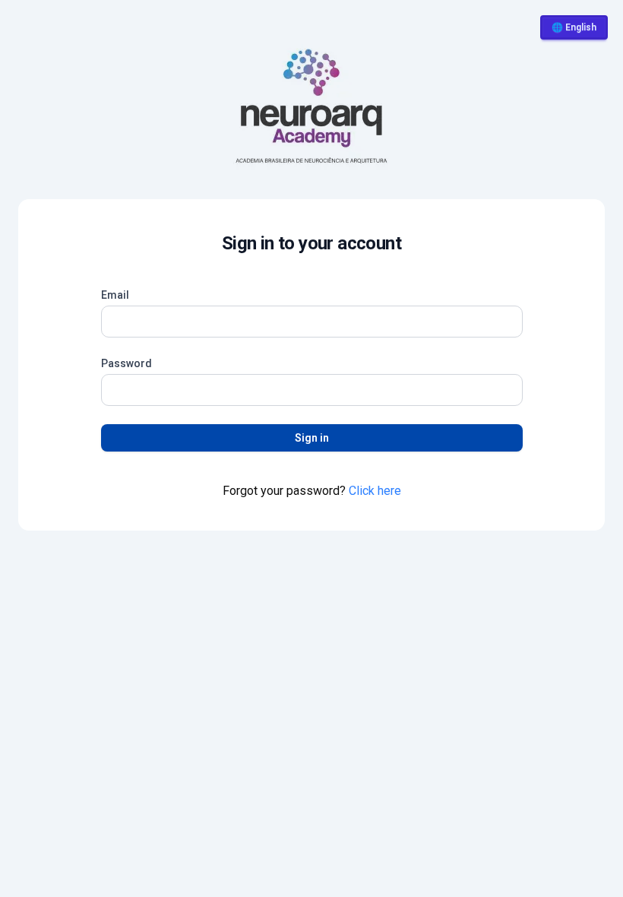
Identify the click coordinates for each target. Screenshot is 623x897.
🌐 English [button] (574, 27)
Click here (375, 490)
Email (115, 295)
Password (126, 363)
